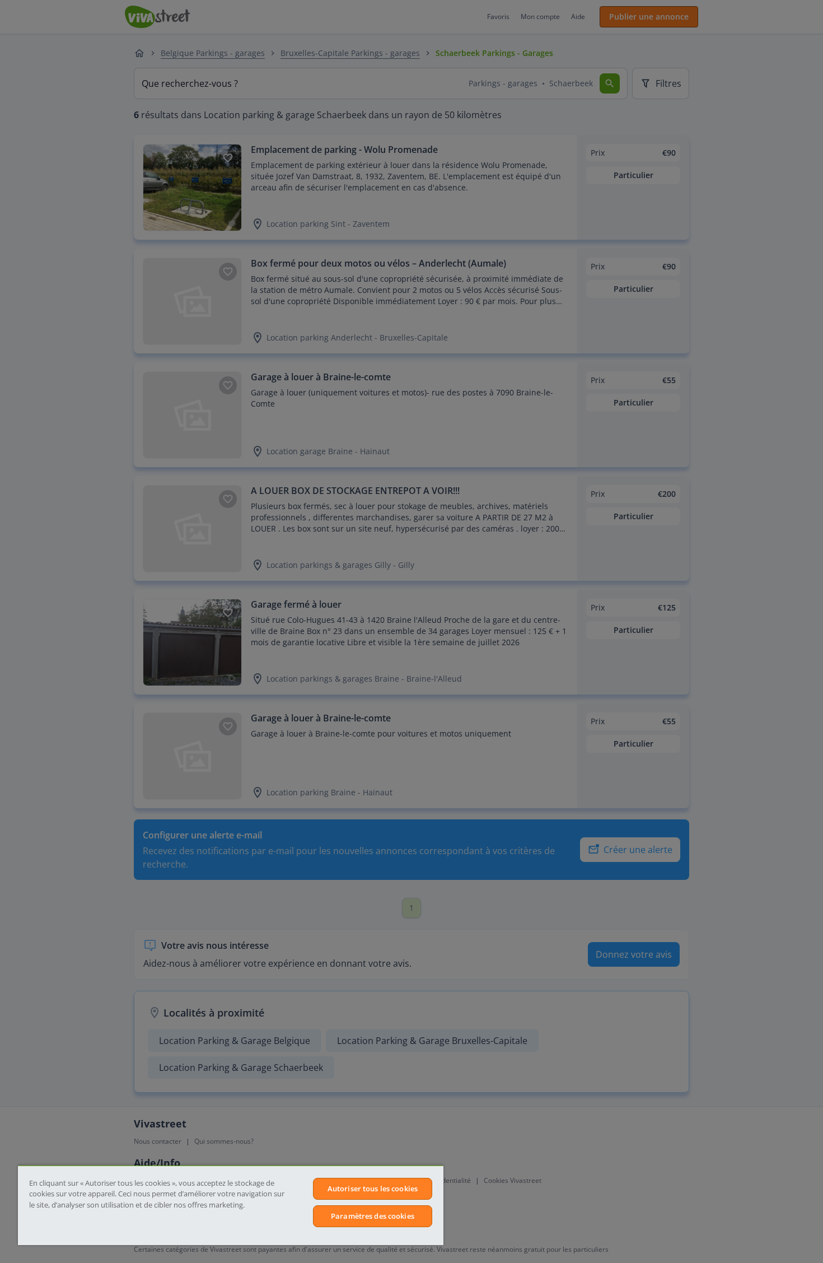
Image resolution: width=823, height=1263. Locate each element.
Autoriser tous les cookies (373, 1188)
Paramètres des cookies (372, 1216)
